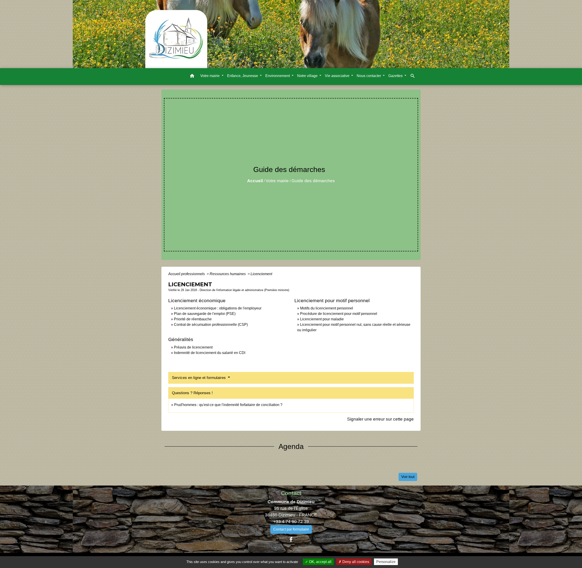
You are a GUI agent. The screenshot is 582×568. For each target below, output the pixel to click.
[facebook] (291, 539)
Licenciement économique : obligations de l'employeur (217, 308)
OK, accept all (319, 562)
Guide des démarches (313, 180)
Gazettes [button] (396, 76)
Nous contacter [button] (369, 76)
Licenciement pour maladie (322, 319)
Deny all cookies (355, 562)
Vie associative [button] (337, 76)
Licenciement (261, 274)
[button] (192, 76)
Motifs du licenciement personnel (326, 308)
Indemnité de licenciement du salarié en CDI (209, 353)
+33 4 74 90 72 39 (291, 521)
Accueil (255, 180)
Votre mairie (277, 180)
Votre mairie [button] (210, 76)
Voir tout (407, 477)
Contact (291, 493)
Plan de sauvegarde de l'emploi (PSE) (205, 314)
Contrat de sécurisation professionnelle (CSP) (211, 324)
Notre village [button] (308, 76)
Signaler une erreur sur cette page (380, 419)
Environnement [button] (278, 76)
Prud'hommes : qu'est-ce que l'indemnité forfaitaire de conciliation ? (228, 405)
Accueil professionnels (187, 274)
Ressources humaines (228, 274)
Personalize (386, 562)
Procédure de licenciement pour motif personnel (338, 314)
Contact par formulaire (291, 529)
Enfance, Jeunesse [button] (243, 76)
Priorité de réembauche (193, 319)
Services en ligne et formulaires (199, 378)
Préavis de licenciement (193, 347)
